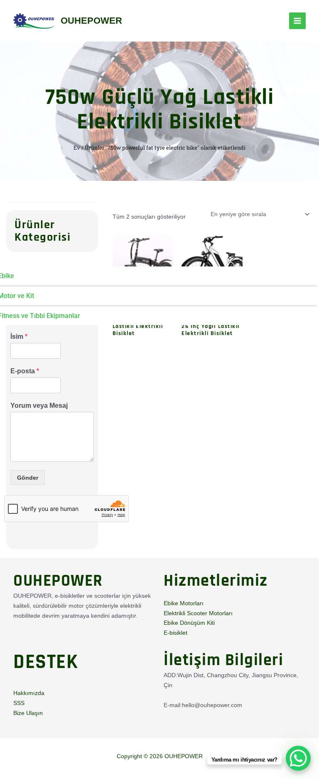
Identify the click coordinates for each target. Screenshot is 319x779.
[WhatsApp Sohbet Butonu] (298, 758)
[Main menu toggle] (297, 20)
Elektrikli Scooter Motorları (198, 613)
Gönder (27, 477)
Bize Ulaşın (28, 713)
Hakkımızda (28, 693)
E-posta (24, 371)
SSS (19, 703)
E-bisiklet (175, 632)
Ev (77, 147)
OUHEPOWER (91, 20)
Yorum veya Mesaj (39, 405)
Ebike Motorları (184, 603)
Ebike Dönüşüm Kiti (189, 622)
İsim (18, 336)
